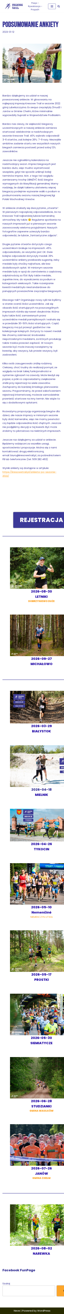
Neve (17, 1310)
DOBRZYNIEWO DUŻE (41, 596)
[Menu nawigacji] (52, 6)
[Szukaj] (58, 6)
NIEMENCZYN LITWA (41, 912)
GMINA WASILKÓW (41, 1106)
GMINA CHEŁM (41, 1173)
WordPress (43, 1310)
